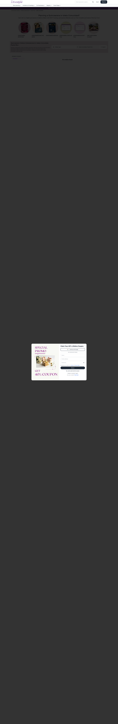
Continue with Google (74, 349)
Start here (76, 374)
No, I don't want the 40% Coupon (72, 370)
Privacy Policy (77, 365)
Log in (76, 373)
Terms (72, 365)
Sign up (72, 367)
